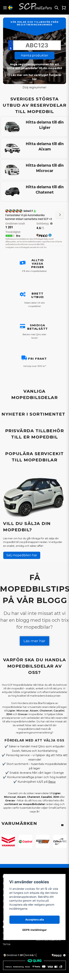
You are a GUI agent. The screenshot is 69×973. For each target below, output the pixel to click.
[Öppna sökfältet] (56, 7)
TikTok (7, 944)
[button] (10, 8)
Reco (52, 781)
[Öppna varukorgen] (63, 7)
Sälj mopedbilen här (21, 555)
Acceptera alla (34, 919)
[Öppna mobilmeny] (5, 7)
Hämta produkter (34, 55)
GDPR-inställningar (34, 929)
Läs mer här (34, 641)
